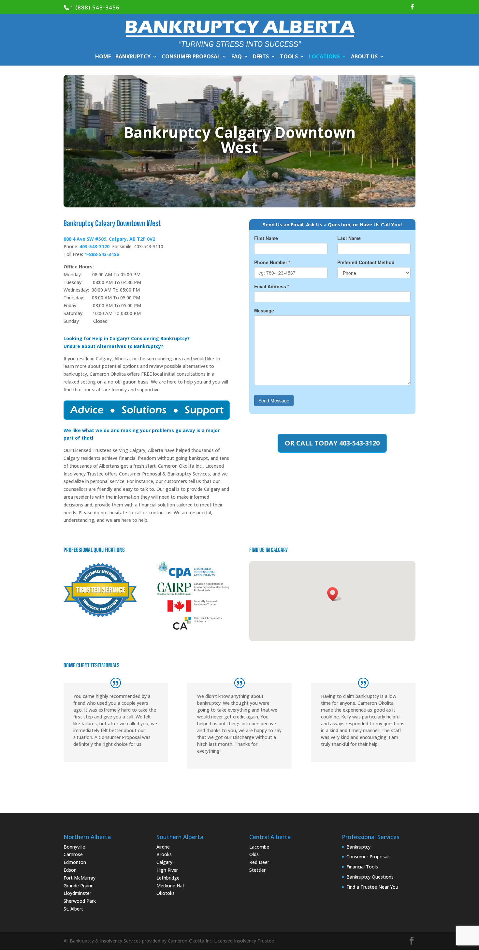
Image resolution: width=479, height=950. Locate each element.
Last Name (349, 238)
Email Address (271, 286)
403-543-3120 (94, 246)
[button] (334, 594)
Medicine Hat (170, 885)
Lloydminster (77, 893)
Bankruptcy (358, 847)
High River (167, 870)
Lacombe (259, 847)
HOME (103, 57)
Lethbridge (168, 878)
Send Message (273, 400)
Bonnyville (74, 847)
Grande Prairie (79, 885)
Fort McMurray (79, 878)
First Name (266, 238)
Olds (254, 854)
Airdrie (163, 847)
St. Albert (73, 909)
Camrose (73, 854)
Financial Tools (362, 867)
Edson (70, 870)
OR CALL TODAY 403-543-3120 (332, 443)
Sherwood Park (80, 901)
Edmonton (75, 862)
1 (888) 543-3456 (95, 7)
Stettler (257, 870)
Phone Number (272, 262)
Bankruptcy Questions (370, 877)
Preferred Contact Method (366, 262)
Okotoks (165, 893)
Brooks (164, 854)
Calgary (164, 862)
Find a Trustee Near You (372, 887)
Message (264, 310)
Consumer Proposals (368, 856)
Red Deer (259, 862)
